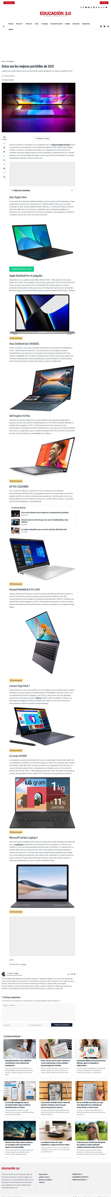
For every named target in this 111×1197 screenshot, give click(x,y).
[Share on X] (4, 147)
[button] (108, 26)
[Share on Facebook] (4, 143)
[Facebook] (81, 7)
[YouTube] (86, 7)
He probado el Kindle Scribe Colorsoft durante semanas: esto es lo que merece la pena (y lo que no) (55, 1104)
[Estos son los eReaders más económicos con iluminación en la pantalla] (15, 513)
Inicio (3, 61)
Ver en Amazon (17, 338)
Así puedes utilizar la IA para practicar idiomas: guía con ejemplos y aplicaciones (91, 1062)
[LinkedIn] (99, 7)
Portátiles (23, 964)
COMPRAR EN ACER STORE (22, 269)
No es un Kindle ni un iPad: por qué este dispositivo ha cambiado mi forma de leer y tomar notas (90, 1104)
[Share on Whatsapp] (4, 156)
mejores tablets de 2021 (61, 145)
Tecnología (10, 61)
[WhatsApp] (104, 7)
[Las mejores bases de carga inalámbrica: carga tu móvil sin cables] (55, 1130)
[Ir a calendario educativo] (101, 26)
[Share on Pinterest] (4, 152)
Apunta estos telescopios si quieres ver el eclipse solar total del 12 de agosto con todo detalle (19, 1144)
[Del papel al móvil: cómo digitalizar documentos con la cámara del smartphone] (19, 1048)
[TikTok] (96, 7)
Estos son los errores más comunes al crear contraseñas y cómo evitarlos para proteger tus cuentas (55, 1062)
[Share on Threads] (4, 168)
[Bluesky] (106, 7)
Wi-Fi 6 (38, 698)
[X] (83, 7)
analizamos (19, 844)
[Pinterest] (94, 7)
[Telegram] (101, 7)
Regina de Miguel (9, 80)
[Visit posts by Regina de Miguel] (4, 974)
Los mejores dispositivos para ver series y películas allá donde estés (44, 529)
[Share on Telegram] (4, 164)
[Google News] (89, 7)
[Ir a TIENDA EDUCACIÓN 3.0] (104, 26)
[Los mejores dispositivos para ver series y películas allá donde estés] (15, 530)
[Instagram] (91, 7)
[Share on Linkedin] (4, 160)
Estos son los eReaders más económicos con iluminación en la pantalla (44, 512)
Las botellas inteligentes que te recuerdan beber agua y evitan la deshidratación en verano (17, 1104)
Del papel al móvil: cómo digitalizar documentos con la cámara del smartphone (18, 1062)
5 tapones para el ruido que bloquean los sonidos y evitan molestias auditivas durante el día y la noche (91, 1144)
